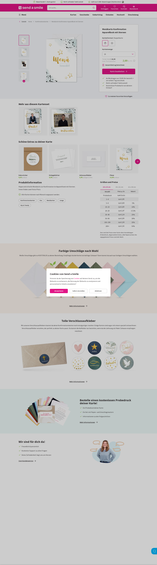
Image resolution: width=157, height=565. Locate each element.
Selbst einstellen (78, 291)
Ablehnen (98, 291)
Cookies (77, 278)
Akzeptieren (58, 291)
